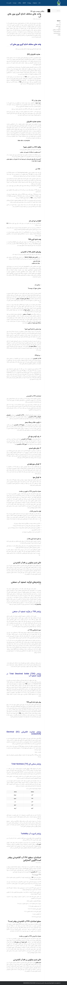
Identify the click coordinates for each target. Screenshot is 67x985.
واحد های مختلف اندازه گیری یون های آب (24, 15)
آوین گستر (58, 26)
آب (59, 23)
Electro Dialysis (28, 257)
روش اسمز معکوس (36, 263)
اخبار (59, 28)
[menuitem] (39, 3)
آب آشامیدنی (34, 872)
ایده (36, 983)
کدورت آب (39, 844)
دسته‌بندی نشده (38, 19)
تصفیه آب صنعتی (27, 314)
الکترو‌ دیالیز (35, 257)
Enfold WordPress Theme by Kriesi (29, 983)
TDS (26, 77)
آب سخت (58, 24)
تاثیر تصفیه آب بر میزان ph (21, 942)
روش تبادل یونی (36, 261)
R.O (7, 223)
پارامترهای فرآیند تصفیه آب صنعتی (26, 582)
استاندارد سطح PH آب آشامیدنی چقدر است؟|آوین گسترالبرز (24, 859)
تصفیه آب (32, 675)
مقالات (34, 19)
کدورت (33, 833)
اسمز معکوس (38, 962)
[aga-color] (58, 3)
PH (32, 877)
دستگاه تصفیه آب (33, 346)
